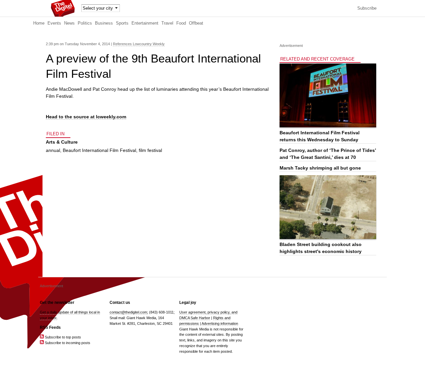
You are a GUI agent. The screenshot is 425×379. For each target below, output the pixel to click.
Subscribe (367, 8)
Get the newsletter (57, 302)
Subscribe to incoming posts (67, 343)
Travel (167, 23)
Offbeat (196, 23)
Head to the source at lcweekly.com (86, 116)
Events (54, 23)
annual (53, 150)
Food (181, 23)
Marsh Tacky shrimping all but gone (320, 168)
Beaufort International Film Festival (99, 150)
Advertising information (220, 323)
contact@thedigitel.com (128, 312)
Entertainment (144, 23)
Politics (85, 23)
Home (38, 23)
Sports (122, 23)
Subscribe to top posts (62, 337)
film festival (150, 150)
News (69, 23)
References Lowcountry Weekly (139, 44)
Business (104, 23)
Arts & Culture (62, 142)
